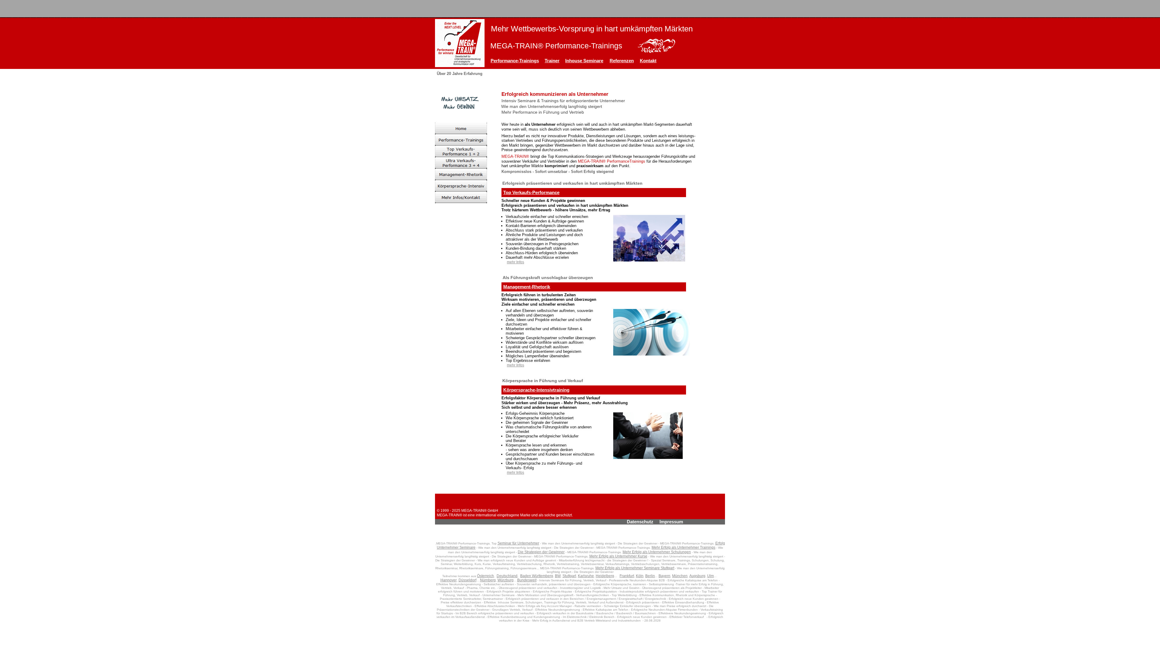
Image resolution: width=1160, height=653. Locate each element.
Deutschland (507, 576)
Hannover (448, 580)
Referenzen (622, 60)
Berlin (650, 576)
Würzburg (506, 580)
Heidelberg (605, 576)
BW (558, 576)
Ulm (710, 576)
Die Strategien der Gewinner (541, 552)
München (680, 576)
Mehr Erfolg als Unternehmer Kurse (618, 556)
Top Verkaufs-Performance (531, 192)
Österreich (485, 576)
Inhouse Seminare (584, 60)
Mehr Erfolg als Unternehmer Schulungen (657, 552)
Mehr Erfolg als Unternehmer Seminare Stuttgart (634, 568)
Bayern (664, 576)
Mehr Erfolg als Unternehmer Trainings (683, 547)
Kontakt (648, 60)
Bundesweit (526, 580)
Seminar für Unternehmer (518, 543)
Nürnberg (488, 580)
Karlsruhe (586, 576)
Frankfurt (627, 576)
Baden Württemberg (536, 576)
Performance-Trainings (515, 60)
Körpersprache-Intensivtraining (536, 389)
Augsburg (697, 576)
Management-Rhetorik (526, 286)
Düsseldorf (467, 580)
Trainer (552, 60)
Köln (639, 576)
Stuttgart (569, 576)
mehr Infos (515, 262)
